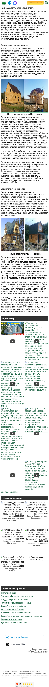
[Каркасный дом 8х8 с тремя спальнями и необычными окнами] (36, 431)
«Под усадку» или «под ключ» (14, 599)
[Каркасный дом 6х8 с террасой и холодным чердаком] (36, 489)
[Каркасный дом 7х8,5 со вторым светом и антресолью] (12, 335)
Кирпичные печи (8, 593)
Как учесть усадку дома (11, 619)
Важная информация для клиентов (17, 596)
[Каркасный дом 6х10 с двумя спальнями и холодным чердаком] (36, 390)
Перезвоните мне (35, 3)
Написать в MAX (17, 644)
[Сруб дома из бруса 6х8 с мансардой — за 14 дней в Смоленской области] (12, 459)
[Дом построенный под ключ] (12, 235)
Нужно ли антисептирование (14, 623)
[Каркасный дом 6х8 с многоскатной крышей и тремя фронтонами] (12, 406)
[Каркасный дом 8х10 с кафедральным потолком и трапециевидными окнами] (36, 360)
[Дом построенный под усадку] (12, 96)
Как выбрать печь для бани (13, 606)
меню (4, 4)
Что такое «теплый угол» (12, 609)
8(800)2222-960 (37, 651)
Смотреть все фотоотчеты (36, 558)
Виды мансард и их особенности (16, 613)
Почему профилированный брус (16, 603)
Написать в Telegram (19, 637)
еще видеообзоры (9, 492)
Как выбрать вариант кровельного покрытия (21, 616)
